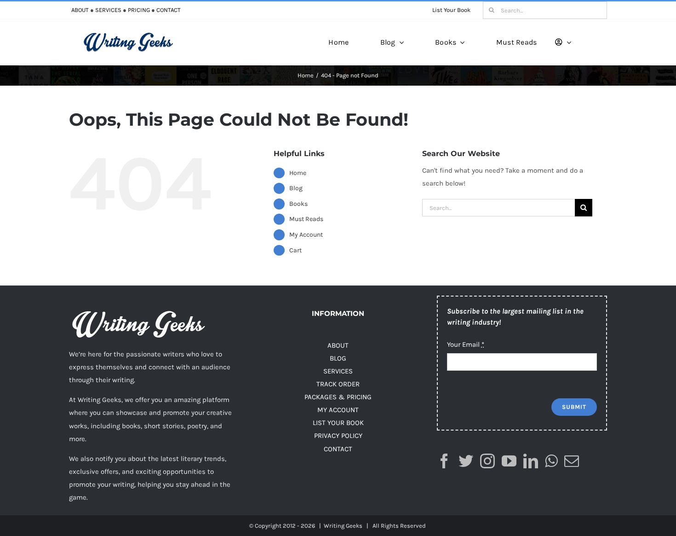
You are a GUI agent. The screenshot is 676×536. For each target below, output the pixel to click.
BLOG (338, 358)
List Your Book (451, 9)
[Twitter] (465, 461)
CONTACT (168, 9)
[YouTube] (509, 461)
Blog (296, 188)
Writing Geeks (343, 525)
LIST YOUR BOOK (338, 423)
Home (297, 173)
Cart (295, 250)
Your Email (465, 344)
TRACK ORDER (338, 384)
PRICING (139, 9)
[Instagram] (487, 461)
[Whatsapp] (551, 461)
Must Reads (306, 219)
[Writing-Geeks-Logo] (128, 35)
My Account (306, 235)
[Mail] (571, 461)
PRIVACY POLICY (338, 435)
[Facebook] (444, 461)
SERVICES (108, 9)
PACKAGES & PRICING (338, 397)
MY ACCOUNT (338, 410)
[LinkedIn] (530, 461)
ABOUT (80, 9)
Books (298, 204)
